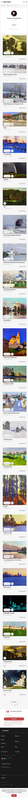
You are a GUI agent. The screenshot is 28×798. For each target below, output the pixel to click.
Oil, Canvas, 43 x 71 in (7, 663)
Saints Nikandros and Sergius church (13, 104)
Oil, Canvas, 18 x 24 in (7, 208)
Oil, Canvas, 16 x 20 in (7, 692)
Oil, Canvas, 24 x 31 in (7, 264)
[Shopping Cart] (24, 2)
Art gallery (3, 5)
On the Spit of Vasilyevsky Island (12, 235)
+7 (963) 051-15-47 (6, 763)
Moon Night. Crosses (8, 613)
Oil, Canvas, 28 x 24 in (7, 359)
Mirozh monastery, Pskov (10, 74)
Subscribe (14, 719)
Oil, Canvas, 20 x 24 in (7, 56)
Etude (5, 127)
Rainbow (5, 179)
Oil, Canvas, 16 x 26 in (7, 129)
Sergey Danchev (22, 59)
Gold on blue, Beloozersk (10, 357)
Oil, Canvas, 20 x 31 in (7, 639)
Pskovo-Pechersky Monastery (11, 413)
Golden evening (7, 533)
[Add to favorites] (12, 53)
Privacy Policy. (15, 722)
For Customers (4, 751)
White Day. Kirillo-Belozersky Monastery (14, 262)
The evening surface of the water (12, 560)
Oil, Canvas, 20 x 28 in (7, 291)
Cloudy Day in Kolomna (9, 289)
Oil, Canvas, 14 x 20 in (7, 385)
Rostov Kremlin (7, 690)
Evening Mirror (7, 320)
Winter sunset (7, 587)
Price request (7, 53)
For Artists (17, 751)
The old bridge (7, 154)
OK (14, 795)
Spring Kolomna (7, 466)
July (4, 206)
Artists (8, 5)
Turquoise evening (8, 383)
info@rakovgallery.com (6, 767)
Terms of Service (9, 725)
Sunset (5, 506)
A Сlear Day (6, 637)
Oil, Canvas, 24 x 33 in (7, 155)
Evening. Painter (7, 661)
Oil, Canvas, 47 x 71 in (7, 181)
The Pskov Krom (7, 439)
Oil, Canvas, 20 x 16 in (7, 508)
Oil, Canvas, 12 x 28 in (7, 76)
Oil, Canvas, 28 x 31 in (7, 321)
